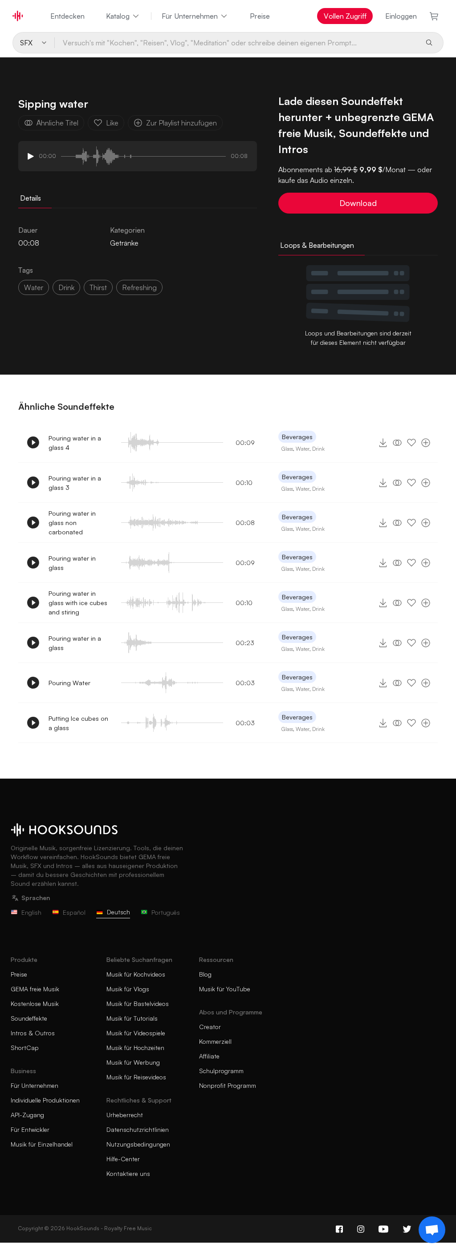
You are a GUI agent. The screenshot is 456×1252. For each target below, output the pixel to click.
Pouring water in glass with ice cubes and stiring (78, 603)
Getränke (124, 242)
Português (165, 912)
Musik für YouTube (224, 989)
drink (66, 287)
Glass (287, 448)
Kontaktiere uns (128, 1173)
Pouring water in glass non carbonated (72, 522)
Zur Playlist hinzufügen (181, 122)
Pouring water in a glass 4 (75, 442)
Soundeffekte (29, 1018)
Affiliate (209, 1056)
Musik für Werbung (133, 1062)
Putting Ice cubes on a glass (78, 723)
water (33, 287)
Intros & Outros (33, 1033)
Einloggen (401, 16)
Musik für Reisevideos (136, 1077)
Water (302, 448)
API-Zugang (27, 1115)
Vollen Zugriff (345, 16)
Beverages (297, 436)
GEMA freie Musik (35, 989)
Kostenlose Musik (35, 1003)
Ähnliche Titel (57, 122)
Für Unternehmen (190, 16)
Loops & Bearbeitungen (317, 245)
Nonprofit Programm (227, 1085)
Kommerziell (215, 1041)
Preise (260, 16)
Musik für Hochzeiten (135, 1047)
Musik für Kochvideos (135, 974)
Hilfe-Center (123, 1159)
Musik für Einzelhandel (42, 1144)
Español (74, 912)
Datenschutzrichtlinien (137, 1129)
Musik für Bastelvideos (137, 1003)
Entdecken (67, 16)
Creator (210, 1026)
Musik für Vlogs (127, 989)
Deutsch (118, 912)
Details (30, 198)
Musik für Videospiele (135, 1033)
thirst (98, 287)
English (31, 912)
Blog (205, 974)
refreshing (139, 287)
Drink (318, 448)
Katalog (118, 16)
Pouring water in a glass (75, 642)
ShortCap (25, 1047)
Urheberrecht (124, 1115)
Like (112, 122)
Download (358, 203)
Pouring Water (69, 683)
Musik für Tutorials (132, 1018)
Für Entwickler (30, 1129)
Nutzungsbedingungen (138, 1144)
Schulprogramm (221, 1070)
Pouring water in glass (72, 562)
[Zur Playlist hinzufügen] (426, 443)
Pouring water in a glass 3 (75, 482)
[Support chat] (432, 1229)
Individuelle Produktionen (45, 1100)
